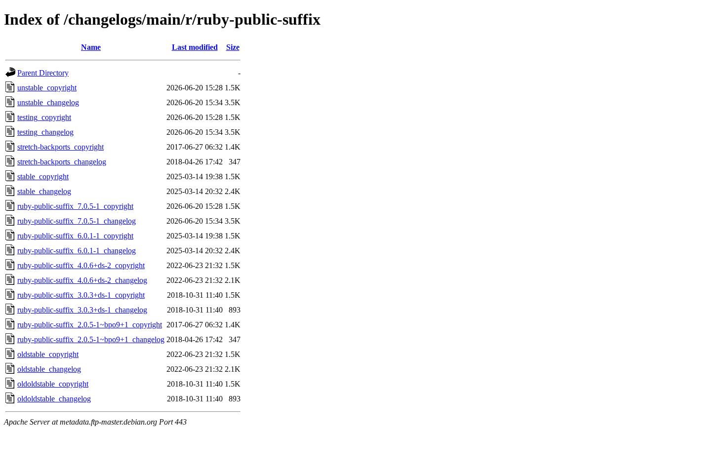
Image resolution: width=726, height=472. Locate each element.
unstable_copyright (47, 87)
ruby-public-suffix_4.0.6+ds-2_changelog (82, 280)
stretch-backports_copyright (60, 147)
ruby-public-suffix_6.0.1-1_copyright (75, 236)
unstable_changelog (48, 102)
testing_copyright (44, 117)
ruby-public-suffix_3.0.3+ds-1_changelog (82, 310)
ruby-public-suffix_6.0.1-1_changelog (76, 250)
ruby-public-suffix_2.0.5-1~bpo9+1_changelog (90, 339)
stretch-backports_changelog (61, 161)
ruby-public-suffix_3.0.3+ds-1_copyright (81, 295)
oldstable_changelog (49, 369)
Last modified (195, 47)
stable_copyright (43, 176)
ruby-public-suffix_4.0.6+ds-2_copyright (81, 265)
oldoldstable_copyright (52, 384)
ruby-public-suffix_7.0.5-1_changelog (76, 221)
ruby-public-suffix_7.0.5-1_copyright (75, 206)
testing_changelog (45, 132)
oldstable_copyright (48, 354)
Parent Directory (43, 73)
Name (91, 47)
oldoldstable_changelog (54, 398)
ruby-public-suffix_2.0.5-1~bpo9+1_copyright (89, 324)
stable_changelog (44, 191)
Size (233, 47)
